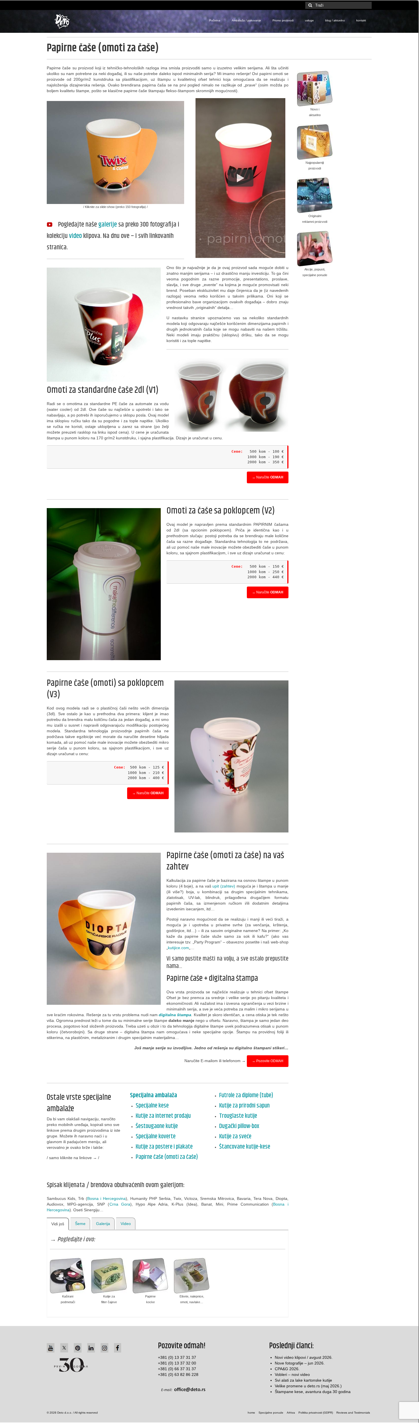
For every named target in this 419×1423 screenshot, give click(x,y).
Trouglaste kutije (238, 1116)
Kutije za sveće (235, 1136)
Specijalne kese (152, 1106)
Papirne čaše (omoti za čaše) (167, 1157)
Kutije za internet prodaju (163, 1116)
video (75, 236)
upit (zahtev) (223, 886)
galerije (107, 224)
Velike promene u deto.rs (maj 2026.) (308, 1386)
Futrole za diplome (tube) (246, 1095)
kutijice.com (178, 947)
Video (126, 1223)
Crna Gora (119, 1204)
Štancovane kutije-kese (244, 1147)
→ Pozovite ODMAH (267, 1061)
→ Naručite (267, 477)
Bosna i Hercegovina (106, 1198)
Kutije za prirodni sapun (244, 1106)
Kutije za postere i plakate (164, 1147)
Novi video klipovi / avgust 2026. (304, 1357)
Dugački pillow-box (239, 1126)
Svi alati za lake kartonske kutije (303, 1380)
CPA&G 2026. (287, 1369)
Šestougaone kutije (157, 1126)
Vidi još (57, 1224)
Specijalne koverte (156, 1136)
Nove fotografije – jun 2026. (300, 1363)
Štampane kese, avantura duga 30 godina (313, 1391)
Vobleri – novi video (292, 1374)
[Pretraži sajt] (309, 5)
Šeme (80, 1223)
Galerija (103, 1223)
